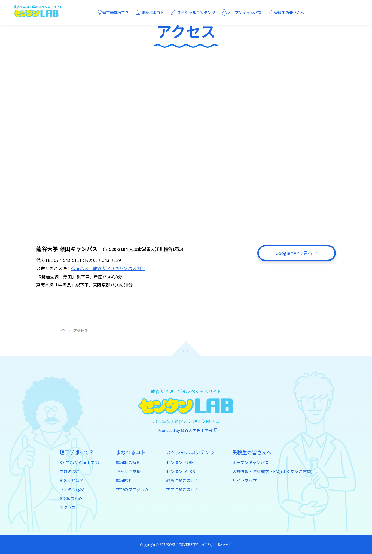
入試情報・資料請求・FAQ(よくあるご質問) (272, 471)
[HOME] (63, 330)
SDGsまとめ (71, 498)
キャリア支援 (128, 471)
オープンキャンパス (250, 462)
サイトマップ (244, 480)
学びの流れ (70, 471)
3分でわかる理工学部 (79, 462)
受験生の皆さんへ (252, 452)
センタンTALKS (180, 471)
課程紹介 (124, 480)
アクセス (68, 507)
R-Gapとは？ (72, 480)
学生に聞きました (182, 489)
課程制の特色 (128, 462)
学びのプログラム (132, 489)
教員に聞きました (182, 480)
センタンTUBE (180, 462)
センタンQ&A (72, 489)
